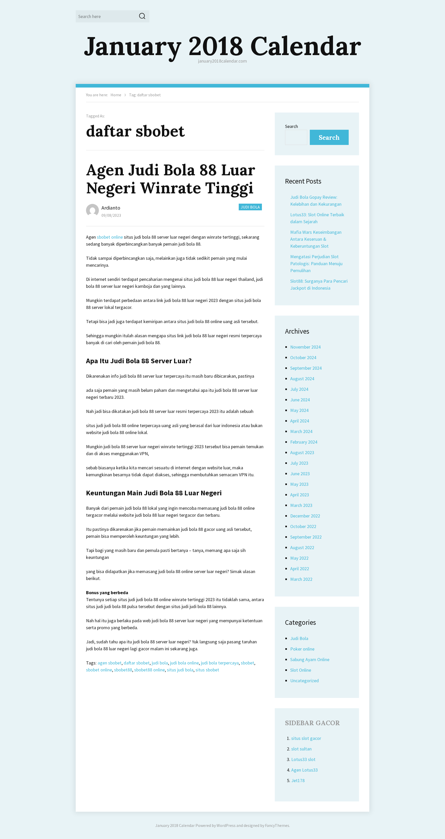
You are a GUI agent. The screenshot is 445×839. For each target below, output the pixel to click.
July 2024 (299, 389)
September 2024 (306, 368)
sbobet (247, 663)
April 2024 (299, 421)
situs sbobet (207, 670)
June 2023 (300, 474)
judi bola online (184, 663)
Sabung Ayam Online (309, 659)
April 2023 (299, 495)
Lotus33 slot (303, 759)
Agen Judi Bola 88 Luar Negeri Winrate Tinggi (170, 178)
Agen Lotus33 (304, 770)
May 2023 (299, 484)
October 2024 (303, 357)
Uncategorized (304, 681)
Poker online (302, 649)
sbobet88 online (149, 670)
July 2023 (299, 463)
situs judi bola (180, 670)
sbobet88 (123, 670)
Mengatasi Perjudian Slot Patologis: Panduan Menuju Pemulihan (316, 263)
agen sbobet (110, 663)
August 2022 (302, 547)
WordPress (226, 825)
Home (115, 94)
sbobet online (110, 237)
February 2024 (303, 442)
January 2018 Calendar (222, 45)
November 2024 (305, 347)
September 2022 (306, 537)
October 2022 (303, 526)
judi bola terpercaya (220, 663)
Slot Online (300, 670)
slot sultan (301, 749)
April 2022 (299, 569)
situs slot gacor (306, 738)
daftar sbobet (137, 663)
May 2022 (299, 558)
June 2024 (300, 400)
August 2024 (302, 379)
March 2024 (301, 431)
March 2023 (301, 505)
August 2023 (302, 452)
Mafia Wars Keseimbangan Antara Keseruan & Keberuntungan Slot (315, 239)
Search (291, 126)
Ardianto (110, 207)
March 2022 (301, 579)
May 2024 (299, 410)
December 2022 (305, 516)
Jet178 (298, 780)
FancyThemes (277, 825)
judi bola (160, 663)
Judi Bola (250, 207)
